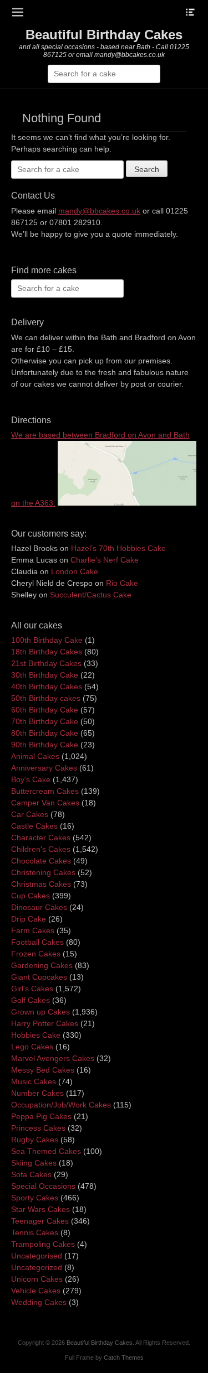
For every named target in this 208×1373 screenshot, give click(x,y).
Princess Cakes (38, 1128)
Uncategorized (36, 1267)
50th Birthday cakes (45, 698)
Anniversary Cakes (44, 767)
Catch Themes (124, 1357)
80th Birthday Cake (44, 733)
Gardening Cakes (42, 965)
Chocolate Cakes (41, 860)
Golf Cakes (30, 1000)
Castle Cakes (34, 825)
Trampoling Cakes (43, 1244)
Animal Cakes (35, 756)
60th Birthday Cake (44, 709)
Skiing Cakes (34, 1162)
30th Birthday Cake (44, 674)
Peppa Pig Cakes (41, 1116)
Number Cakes (37, 1093)
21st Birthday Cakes (46, 663)
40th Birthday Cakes (46, 686)
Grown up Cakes (40, 1011)
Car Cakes (29, 814)
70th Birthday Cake (44, 721)
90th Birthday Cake (44, 744)
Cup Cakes (30, 895)
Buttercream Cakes (45, 791)
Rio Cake (122, 583)
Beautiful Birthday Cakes (104, 34)
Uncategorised (36, 1255)
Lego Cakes (32, 1046)
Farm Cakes (32, 930)
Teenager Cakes (40, 1220)
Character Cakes (40, 837)
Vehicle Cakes (35, 1290)
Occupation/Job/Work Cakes (61, 1104)
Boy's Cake (30, 779)
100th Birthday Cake (47, 640)
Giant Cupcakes (39, 976)
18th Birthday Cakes (46, 651)
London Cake (74, 571)
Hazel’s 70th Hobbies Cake (118, 548)
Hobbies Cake (35, 1035)
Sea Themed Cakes (46, 1151)
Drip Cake (28, 918)
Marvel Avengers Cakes (52, 1058)
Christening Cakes (43, 872)
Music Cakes (33, 1081)
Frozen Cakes (35, 953)
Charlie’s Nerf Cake (104, 559)
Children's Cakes (40, 849)
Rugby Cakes (34, 1139)
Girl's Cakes (32, 988)
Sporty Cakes (34, 1197)
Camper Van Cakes (45, 802)
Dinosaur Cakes (39, 907)
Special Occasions (43, 1186)
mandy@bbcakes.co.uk (99, 210)
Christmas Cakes (41, 884)
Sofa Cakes (31, 1174)
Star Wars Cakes (40, 1209)
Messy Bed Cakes (42, 1069)
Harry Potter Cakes (44, 1023)
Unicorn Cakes (37, 1279)
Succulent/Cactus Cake (90, 594)
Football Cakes (37, 942)
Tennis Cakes (34, 1232)
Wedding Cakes (39, 1302)
